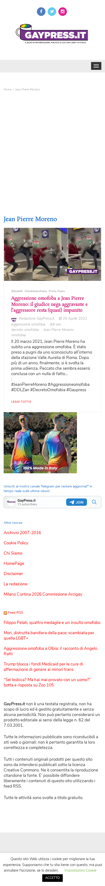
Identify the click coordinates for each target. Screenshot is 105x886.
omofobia (18, 335)
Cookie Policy (16, 543)
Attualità (16, 291)
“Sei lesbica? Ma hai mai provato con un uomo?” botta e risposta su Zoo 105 (47, 682)
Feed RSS (15, 612)
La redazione (15, 584)
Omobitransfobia (36, 291)
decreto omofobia (25, 329)
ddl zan (55, 324)
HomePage (14, 563)
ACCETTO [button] (52, 878)
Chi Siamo (13, 553)
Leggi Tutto (21, 402)
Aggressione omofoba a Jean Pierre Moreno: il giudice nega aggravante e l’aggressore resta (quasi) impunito (49, 304)
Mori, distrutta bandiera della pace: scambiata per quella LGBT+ (49, 635)
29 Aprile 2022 (75, 318)
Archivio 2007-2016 (22, 533)
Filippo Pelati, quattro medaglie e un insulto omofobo (52, 622)
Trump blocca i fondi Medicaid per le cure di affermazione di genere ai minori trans (43, 666)
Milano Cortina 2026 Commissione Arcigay (43, 594)
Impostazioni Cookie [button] (80, 870)
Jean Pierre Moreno (58, 329)
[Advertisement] (52, 148)
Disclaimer (13, 574)
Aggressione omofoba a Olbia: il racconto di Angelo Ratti (50, 651)
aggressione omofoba (28, 324)
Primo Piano (57, 291)
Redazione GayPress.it (36, 318)
